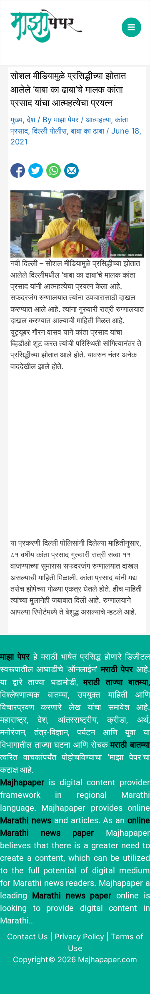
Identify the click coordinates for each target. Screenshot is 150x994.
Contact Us (27, 936)
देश (31, 119)
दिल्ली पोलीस (49, 130)
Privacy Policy (79, 936)
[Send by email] (71, 170)
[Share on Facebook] (17, 170)
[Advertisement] (75, 459)
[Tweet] (35, 170)
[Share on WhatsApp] (53, 170)
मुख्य (16, 119)
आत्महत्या (98, 119)
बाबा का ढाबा (87, 130)
